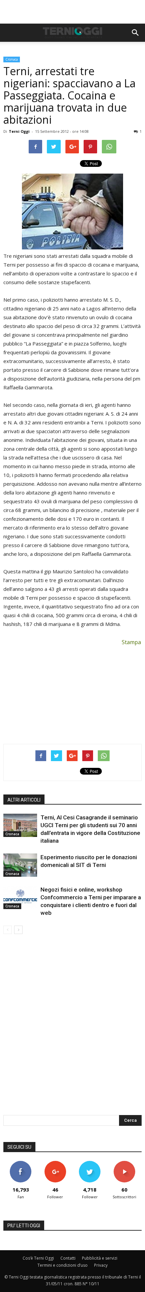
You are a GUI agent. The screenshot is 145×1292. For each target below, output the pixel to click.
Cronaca (11, 59)
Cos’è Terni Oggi (38, 1258)
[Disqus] (72, 1029)
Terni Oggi (19, 131)
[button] (135, 33)
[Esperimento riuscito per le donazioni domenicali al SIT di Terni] (20, 865)
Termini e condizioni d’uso (62, 1265)
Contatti (68, 1258)
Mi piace (20, 1163)
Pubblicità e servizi (99, 1258)
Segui (55, 1163)
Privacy (101, 1265)
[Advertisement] (72, 11)
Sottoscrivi (124, 1163)
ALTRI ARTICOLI (23, 800)
